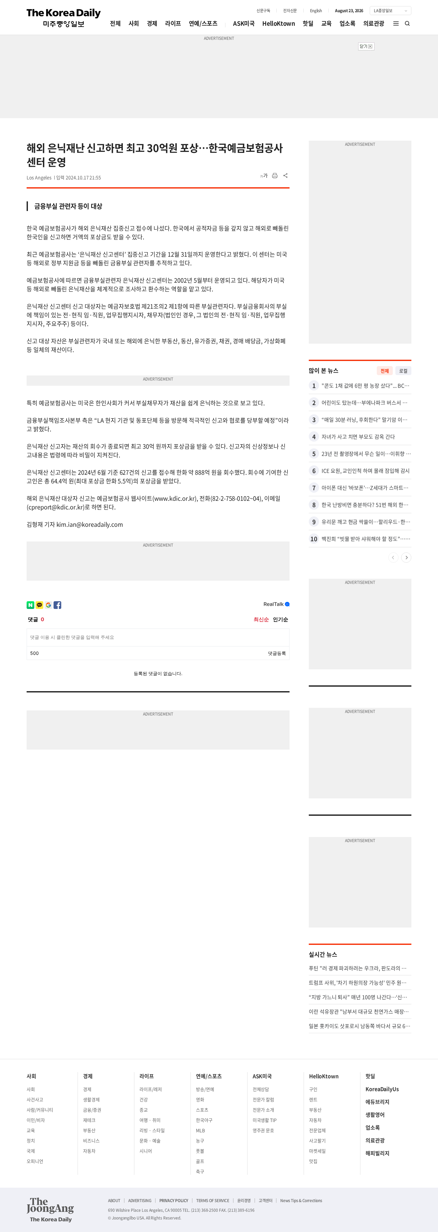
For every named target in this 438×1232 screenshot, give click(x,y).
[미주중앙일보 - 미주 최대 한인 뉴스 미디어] (64, 18)
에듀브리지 (378, 1101)
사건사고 (35, 1099)
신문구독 (263, 10)
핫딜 (308, 23)
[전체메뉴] (396, 23)
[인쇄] (275, 176)
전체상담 (261, 1089)
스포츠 (202, 1109)
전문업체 (317, 1130)
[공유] (286, 176)
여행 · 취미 (150, 1120)
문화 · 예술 (150, 1140)
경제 (152, 23)
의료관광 (373, 23)
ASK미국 (244, 23)
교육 (326, 23)
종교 (143, 1109)
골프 (200, 1161)
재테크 (89, 1120)
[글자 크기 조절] (264, 176)
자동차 (89, 1151)
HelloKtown (278, 23)
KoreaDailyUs (382, 1089)
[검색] (407, 23)
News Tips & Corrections (301, 1200)
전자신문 (290, 10)
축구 (200, 1171)
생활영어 (375, 1114)
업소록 (348, 23)
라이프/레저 (150, 1089)
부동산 (89, 1130)
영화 (200, 1099)
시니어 (145, 1151)
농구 (200, 1140)
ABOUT (114, 1200)
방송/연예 (205, 1089)
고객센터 (265, 1200)
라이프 (173, 23)
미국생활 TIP (265, 1120)
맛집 (313, 1161)
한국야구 (204, 1120)
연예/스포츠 (203, 23)
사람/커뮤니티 (40, 1109)
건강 (143, 1099)
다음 (406, 557)
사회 (134, 23)
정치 (31, 1140)
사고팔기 (317, 1140)
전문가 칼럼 (263, 1099)
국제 (31, 1151)
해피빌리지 (378, 1153)
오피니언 (35, 1161)
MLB (200, 1130)
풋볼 (200, 1151)
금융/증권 (92, 1109)
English (316, 10)
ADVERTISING (139, 1200)
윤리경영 (244, 1200)
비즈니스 (91, 1140)
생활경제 (91, 1099)
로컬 (403, 370)
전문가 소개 (263, 1109)
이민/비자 (36, 1120)
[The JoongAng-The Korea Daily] (50, 1209)
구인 (313, 1089)
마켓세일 (317, 1151)
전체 (115, 23)
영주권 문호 (263, 1130)
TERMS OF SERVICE (212, 1200)
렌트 (313, 1099)
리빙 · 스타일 (152, 1130)
